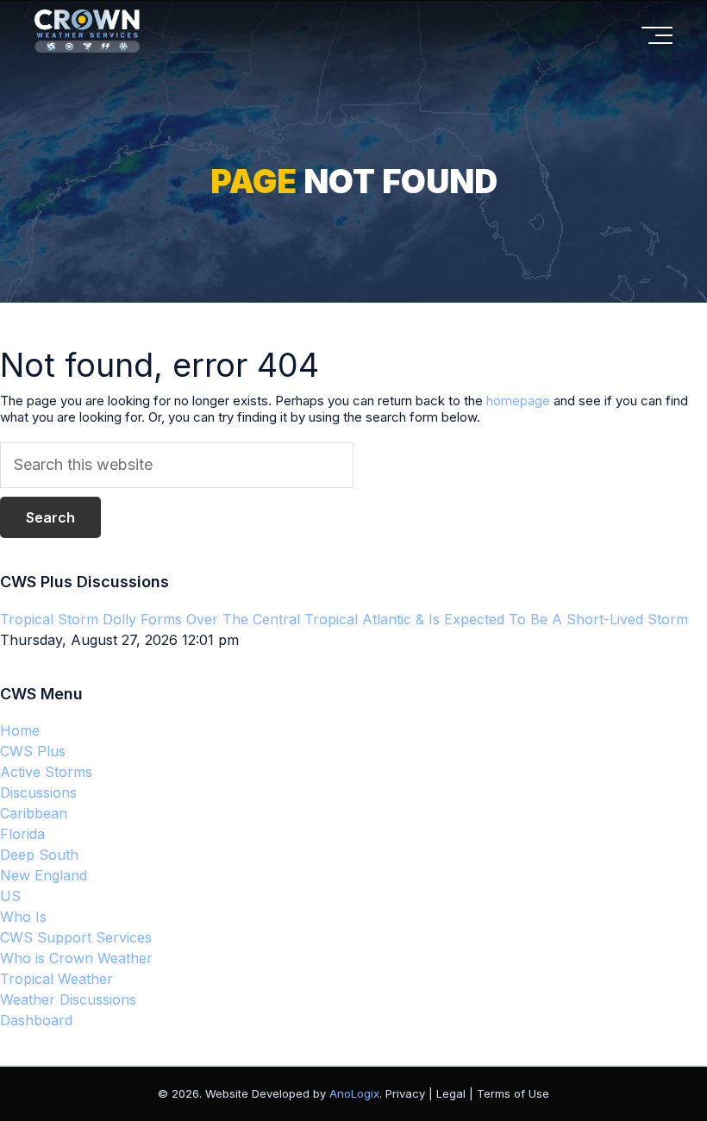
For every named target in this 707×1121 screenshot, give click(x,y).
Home (20, 730)
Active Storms (46, 771)
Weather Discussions (68, 999)
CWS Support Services (76, 937)
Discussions (38, 792)
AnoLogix (354, 1093)
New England (43, 875)
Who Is (23, 916)
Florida (22, 833)
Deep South (39, 854)
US (10, 896)
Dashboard (36, 1020)
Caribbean (33, 813)
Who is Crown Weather (76, 958)
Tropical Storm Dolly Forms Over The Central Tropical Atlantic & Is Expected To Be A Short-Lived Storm (344, 619)
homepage (518, 400)
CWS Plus (33, 751)
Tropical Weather (56, 978)
